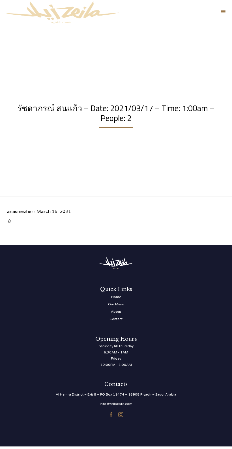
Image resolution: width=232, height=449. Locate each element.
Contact (116, 319)
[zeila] (62, 11)
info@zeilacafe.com (116, 404)
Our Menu (116, 304)
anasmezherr (21, 211)
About (116, 312)
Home (116, 297)
